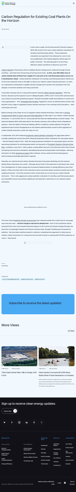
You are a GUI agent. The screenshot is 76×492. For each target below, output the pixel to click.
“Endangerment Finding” (29, 101)
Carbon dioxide (7, 70)
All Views (71, 331)
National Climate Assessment (25, 220)
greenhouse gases (23, 153)
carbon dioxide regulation (53, 93)
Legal (59, 483)
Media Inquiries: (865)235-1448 (46, 483)
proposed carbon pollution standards (40, 135)
